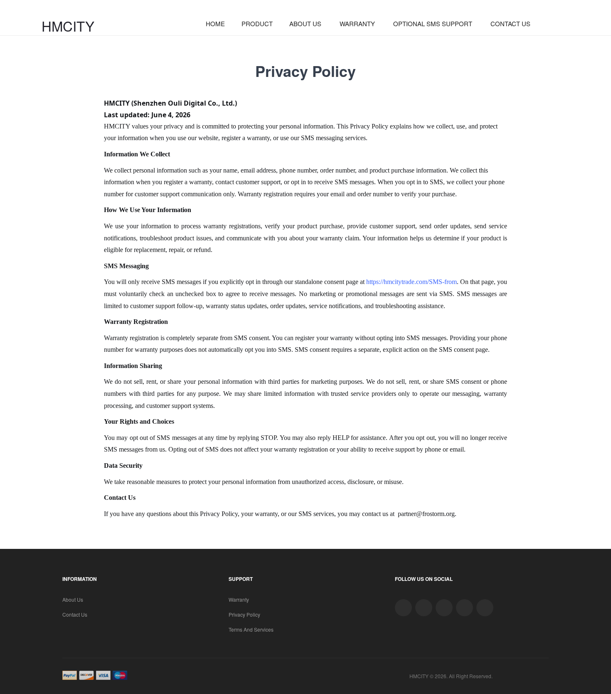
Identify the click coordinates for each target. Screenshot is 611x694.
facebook (444, 607)
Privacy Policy (244, 614)
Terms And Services (251, 629)
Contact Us (74, 614)
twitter (403, 607)
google (423, 607)
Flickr (484, 607)
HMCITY (68, 26)
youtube (464, 607)
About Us (72, 599)
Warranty (239, 599)
